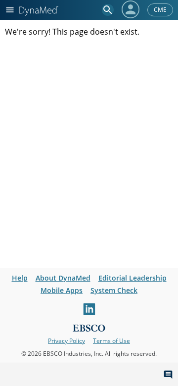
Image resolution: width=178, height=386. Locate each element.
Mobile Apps (62, 290)
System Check (113, 290)
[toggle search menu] (108, 10)
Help (20, 278)
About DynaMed (63, 278)
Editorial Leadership (132, 278)
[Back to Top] (149, 374)
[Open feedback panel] (168, 375)
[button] (130, 9)
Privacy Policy (66, 341)
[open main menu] (10, 10)
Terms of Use (111, 341)
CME (160, 9)
